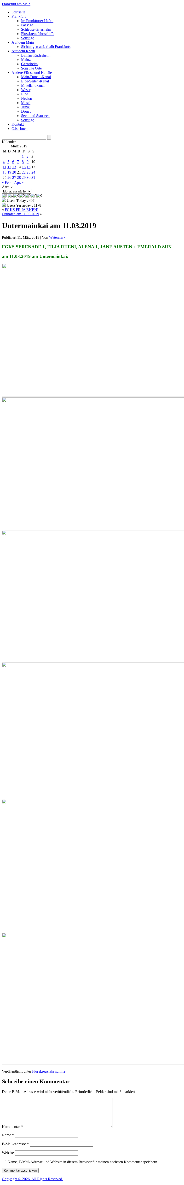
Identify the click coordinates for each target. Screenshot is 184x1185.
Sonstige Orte (31, 68)
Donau (26, 111)
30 (28, 177)
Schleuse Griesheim (36, 29)
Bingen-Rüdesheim (35, 55)
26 (9, 177)
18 (4, 172)
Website (8, 1153)
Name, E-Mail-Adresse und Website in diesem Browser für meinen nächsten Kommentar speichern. (83, 1162)
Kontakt (18, 124)
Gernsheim (29, 64)
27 (14, 177)
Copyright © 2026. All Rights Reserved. (32, 1179)
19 (9, 172)
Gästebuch (20, 129)
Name (8, 1135)
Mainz (26, 60)
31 (33, 177)
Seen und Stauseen (35, 116)
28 (19, 177)
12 (9, 167)
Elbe (24, 94)
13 (14, 167)
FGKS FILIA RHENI (21, 210)
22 (24, 172)
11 (4, 167)
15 (24, 167)
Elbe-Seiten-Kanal (35, 81)
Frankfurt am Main (16, 4)
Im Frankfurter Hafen (37, 21)
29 (24, 177)
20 (14, 172)
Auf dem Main (23, 42)
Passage (27, 25)
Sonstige (27, 38)
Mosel (25, 103)
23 (28, 172)
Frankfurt (19, 16)
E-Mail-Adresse (15, 1144)
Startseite (18, 12)
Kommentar (12, 1127)
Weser (25, 90)
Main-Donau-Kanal (36, 77)
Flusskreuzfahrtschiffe (37, 34)
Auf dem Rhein (23, 51)
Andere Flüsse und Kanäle (32, 72)
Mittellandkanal (33, 85)
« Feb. (7, 182)
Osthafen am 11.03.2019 (20, 214)
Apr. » (19, 182)
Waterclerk (57, 237)
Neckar (26, 98)
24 (33, 172)
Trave (25, 107)
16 (28, 167)
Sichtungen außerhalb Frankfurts (45, 47)
